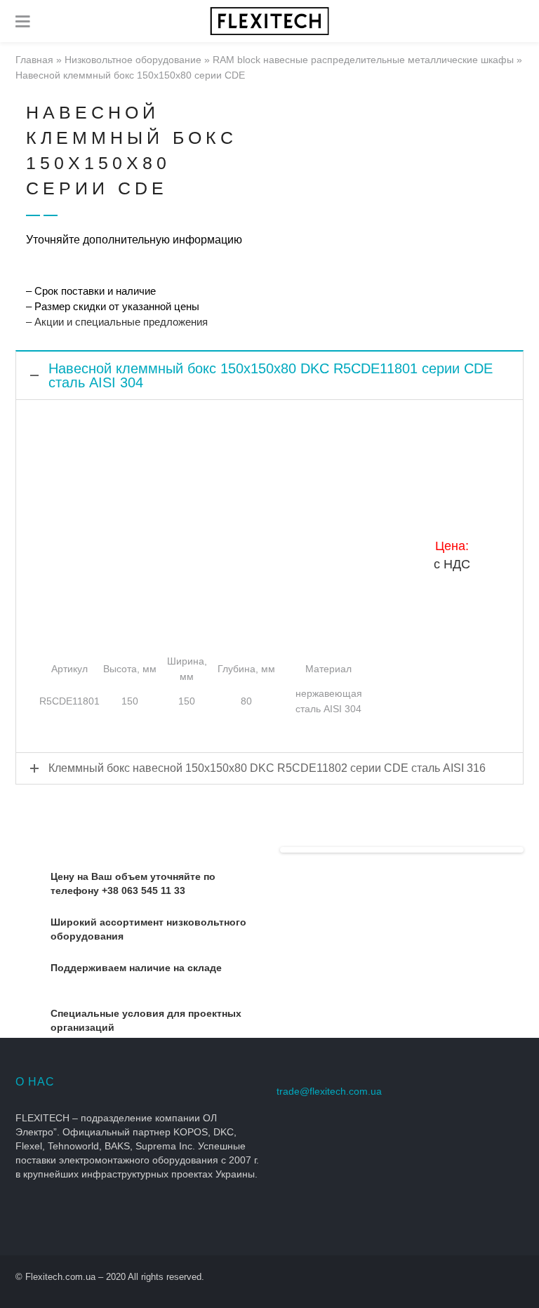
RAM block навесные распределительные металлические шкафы (363, 59)
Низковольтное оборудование (133, 59)
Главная (34, 59)
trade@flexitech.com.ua (329, 1091)
